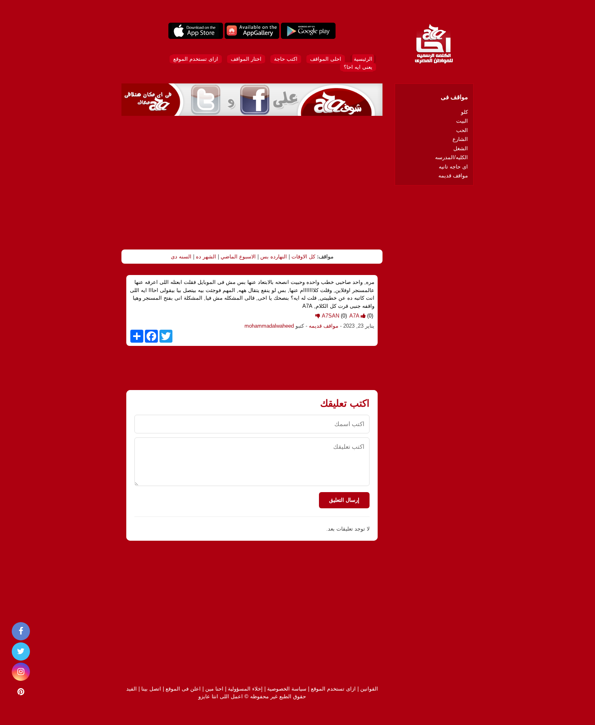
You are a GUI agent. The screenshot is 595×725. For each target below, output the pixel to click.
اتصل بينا (151, 689)
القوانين (369, 689)
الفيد (131, 689)
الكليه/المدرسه (451, 157)
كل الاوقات (303, 257)
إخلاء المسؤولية (245, 689)
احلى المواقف (325, 59)
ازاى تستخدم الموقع (195, 59)
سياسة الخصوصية (286, 689)
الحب (462, 130)
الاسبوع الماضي (238, 257)
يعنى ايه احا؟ (358, 67)
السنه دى (181, 257)
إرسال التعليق (344, 500)
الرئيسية (363, 59)
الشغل (460, 148)
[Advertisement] (251, 182)
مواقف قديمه (323, 326)
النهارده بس (273, 257)
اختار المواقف (246, 59)
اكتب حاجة (286, 59)
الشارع (460, 139)
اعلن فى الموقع (183, 689)
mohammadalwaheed (269, 326)
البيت (462, 121)
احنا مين (214, 689)
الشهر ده (206, 257)
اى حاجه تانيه (453, 167)
